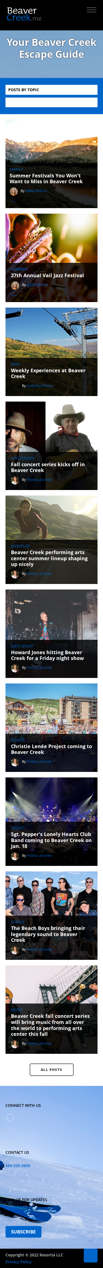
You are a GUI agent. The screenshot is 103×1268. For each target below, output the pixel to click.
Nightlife (20, 546)
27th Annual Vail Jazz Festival (47, 276)
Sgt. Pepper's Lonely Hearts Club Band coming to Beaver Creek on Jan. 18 (51, 840)
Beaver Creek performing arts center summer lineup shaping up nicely (49, 558)
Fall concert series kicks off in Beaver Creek (48, 467)
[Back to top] (91, 1255)
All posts (51, 1069)
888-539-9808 (17, 1165)
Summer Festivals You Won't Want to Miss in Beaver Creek (46, 179)
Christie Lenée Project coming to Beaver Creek (51, 749)
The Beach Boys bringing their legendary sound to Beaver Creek (48, 934)
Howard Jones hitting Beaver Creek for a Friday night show (47, 655)
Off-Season (22, 458)
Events (18, 740)
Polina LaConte (39, 479)
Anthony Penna (39, 385)
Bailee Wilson (36, 190)
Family (16, 169)
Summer (19, 269)
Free (15, 364)
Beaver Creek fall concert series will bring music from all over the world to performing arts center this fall (50, 1025)
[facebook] (10, 1118)
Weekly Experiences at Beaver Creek (48, 373)
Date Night (22, 646)
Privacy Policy (18, 1261)
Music (17, 1010)
